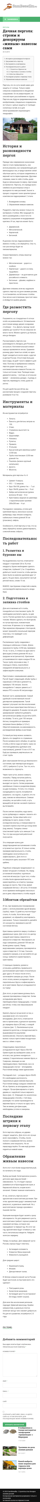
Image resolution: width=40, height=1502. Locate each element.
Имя (5, 1381)
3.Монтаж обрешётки (16, 74)
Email (6, 1391)
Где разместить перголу (14, 61)
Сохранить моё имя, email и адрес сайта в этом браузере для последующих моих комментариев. (18, 1416)
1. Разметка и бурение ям (17, 69)
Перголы (6, 27)
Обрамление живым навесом (16, 79)
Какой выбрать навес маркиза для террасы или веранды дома (27, 1464)
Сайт (5, 1401)
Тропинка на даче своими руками (26, 1448)
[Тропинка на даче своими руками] (10, 1447)
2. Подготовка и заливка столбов (20, 72)
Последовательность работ (16, 67)
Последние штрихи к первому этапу (19, 77)
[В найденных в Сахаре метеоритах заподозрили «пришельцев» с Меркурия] (10, 1428)
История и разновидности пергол (18, 59)
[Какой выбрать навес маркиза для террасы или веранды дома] (10, 1461)
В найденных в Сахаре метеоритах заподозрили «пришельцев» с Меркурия (27, 1432)
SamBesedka (12, 1491)
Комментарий (9, 1351)
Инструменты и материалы (15, 64)
